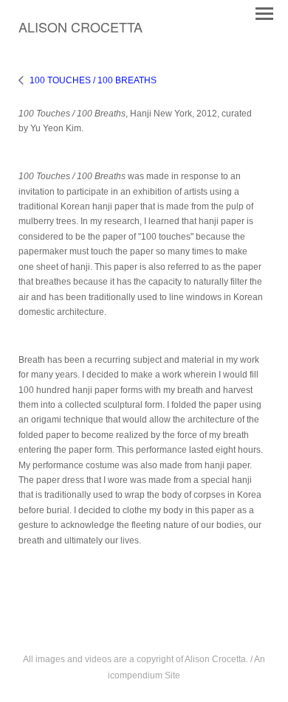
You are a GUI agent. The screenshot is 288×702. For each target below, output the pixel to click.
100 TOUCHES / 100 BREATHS (93, 80)
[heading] (80, 29)
